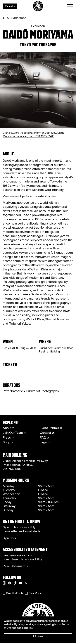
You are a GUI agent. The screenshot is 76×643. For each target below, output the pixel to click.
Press (7, 437)
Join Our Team (13, 432)
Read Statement (14, 566)
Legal (43, 442)
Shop (6, 442)
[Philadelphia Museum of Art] (38, 6)
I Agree (38, 636)
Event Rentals (49, 428)
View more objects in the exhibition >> (29, 196)
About (7, 428)
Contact (45, 432)
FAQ (43, 437)
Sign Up (8, 538)
